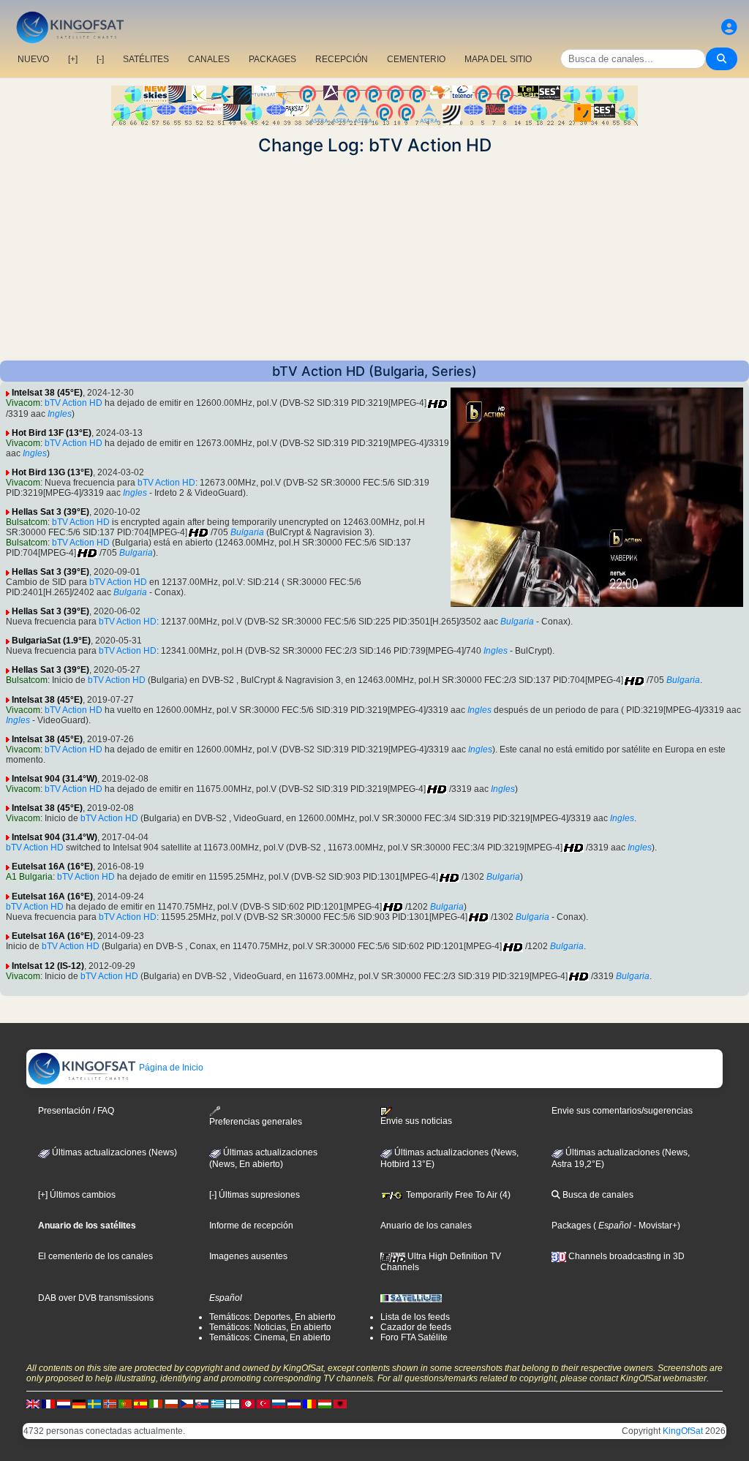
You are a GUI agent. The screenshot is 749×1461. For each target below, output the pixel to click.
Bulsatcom (27, 522)
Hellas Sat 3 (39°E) (50, 512)
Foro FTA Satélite (414, 1337)
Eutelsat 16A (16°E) (52, 866)
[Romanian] (309, 1404)
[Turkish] (263, 1404)
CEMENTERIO (416, 59)
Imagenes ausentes (248, 1256)
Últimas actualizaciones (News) (113, 1152)
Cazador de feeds (415, 1327)
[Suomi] (232, 1404)
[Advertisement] (374, 258)
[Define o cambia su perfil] (729, 27)
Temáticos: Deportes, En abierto (272, 1317)
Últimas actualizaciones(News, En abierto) (263, 1158)
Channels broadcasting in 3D (625, 1256)
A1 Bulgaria (29, 877)
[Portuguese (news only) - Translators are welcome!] (125, 1404)
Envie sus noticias (416, 1121)
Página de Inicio (170, 1067)
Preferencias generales (255, 1122)
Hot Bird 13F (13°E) (51, 433)
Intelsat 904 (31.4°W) (54, 779)
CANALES (209, 59)
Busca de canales (596, 1195)
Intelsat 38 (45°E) (47, 393)
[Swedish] (94, 1404)
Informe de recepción (251, 1225)
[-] (100, 59)
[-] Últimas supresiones (254, 1195)
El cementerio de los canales (95, 1256)
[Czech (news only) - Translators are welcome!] (186, 1404)
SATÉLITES (146, 59)
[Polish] (171, 1404)
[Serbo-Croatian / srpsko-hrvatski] (294, 1404)
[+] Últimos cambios (77, 1195)
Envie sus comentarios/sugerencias (622, 1111)
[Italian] (155, 1404)
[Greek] (217, 1404)
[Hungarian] (324, 1404)
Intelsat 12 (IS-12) (48, 966)
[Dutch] (63, 1404)
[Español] (140, 1404)
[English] (32, 1404)
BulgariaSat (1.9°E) (51, 640)
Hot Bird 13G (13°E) (52, 472)
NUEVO (33, 59)
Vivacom (23, 403)
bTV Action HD (73, 403)
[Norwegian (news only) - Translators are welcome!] (109, 1404)
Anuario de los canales (426, 1225)
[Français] (48, 1404)
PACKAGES (272, 59)
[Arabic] (248, 1404)
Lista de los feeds (415, 1317)
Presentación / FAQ (76, 1111)
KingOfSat (683, 1431)
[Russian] (278, 1404)
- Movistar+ (654, 1225)
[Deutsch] (79, 1404)
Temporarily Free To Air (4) (457, 1195)
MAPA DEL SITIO (498, 59)
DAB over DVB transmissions (96, 1298)
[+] (73, 59)
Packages (571, 1225)
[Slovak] (201, 1404)
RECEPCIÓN (341, 59)
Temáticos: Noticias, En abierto (270, 1327)
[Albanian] (340, 1404)
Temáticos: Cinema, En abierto (270, 1337)
